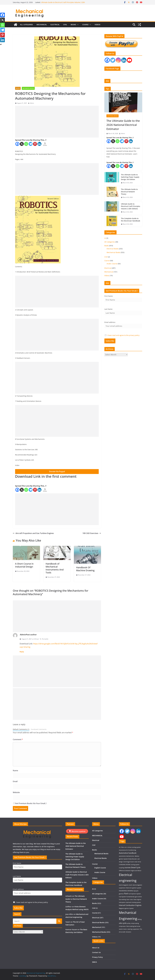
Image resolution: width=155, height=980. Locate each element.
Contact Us (96, 952)
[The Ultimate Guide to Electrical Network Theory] (111, 193)
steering (129, 929)
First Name (108, 296)
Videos (97, 24)
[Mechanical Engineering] (15, 24)
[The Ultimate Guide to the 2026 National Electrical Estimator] (123, 102)
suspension (136, 929)
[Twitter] (112, 60)
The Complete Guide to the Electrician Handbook (130, 219)
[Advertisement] (57, 122)
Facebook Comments (39, 729)
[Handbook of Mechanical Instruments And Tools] (56, 547)
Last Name (108, 309)
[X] (22, 144)
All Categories (26, 24)
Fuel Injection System (134, 894)
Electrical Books (112, 116)
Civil (65, 24)
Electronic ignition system (133, 888)
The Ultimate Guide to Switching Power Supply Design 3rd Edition (130, 177)
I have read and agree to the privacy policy (123, 335)
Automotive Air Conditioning (127, 850)
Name (15, 770)
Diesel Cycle (135, 867)
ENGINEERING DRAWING (126, 891)
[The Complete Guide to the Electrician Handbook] (111, 221)
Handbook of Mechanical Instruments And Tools (55, 568)
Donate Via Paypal (57, 471)
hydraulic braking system (133, 902)
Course (85, 24)
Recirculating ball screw (133, 926)
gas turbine (138, 896)
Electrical (55, 24)
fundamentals (130, 896)
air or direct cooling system (132, 847)
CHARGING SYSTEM (124, 864)
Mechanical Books (28, 88)
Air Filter (121, 847)
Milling (139, 919)
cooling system (135, 864)
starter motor (123, 929)
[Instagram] (118, 60)
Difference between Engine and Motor (130, 870)
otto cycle (122, 923)
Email (15, 781)
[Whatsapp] (26, 144)
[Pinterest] (35, 144)
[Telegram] (31, 144)
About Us (95, 948)
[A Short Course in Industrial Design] (26, 547)
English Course (100, 868)
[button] (77, 24)
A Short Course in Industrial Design (24, 565)
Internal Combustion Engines (130, 905)
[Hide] (1, 44)
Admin (32, 103)
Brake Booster (132, 859)
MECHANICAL (42, 24)
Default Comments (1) (21, 729)
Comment (18, 739)
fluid (126, 893)
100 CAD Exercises (90, 533)
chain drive (137, 862)
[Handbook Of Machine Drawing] (87, 547)
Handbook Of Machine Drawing (85, 569)
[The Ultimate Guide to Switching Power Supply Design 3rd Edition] (111, 178)
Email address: (110, 322)
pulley (128, 923)
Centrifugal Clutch (128, 862)
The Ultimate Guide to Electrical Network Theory (59, 2)
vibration (128, 932)
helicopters (122, 902)
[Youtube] (129, 60)
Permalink (45, 639)
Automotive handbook (127, 853)
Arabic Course (112, 264)
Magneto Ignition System (126, 908)
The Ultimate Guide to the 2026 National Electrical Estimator (123, 125)
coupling (121, 867)
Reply (22, 652)
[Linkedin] (39, 144)
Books (73, 24)
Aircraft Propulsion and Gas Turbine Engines (35, 533)
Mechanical (108, 272)
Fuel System (122, 896)
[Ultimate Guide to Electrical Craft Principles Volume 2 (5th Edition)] (111, 208)
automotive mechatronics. (126, 856)
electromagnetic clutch (125, 885)
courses (127, 867)
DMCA (94, 962)
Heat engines (137, 899)
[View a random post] (139, 24)
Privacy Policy (97, 957)
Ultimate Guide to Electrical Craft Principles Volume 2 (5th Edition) (130, 206)
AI (105, 238)
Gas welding (122, 899)
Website (16, 792)
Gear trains (130, 899)
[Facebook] (17, 144)
